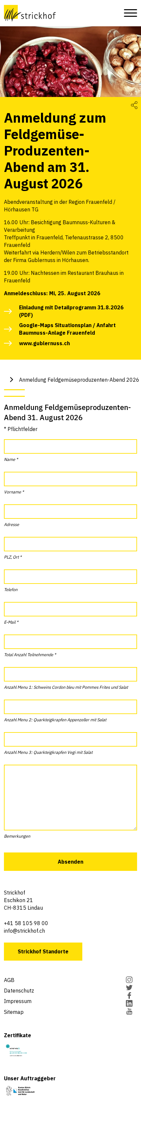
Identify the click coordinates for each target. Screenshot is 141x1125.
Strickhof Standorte (43, 951)
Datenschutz (19, 990)
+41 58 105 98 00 (26, 923)
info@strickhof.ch (24, 930)
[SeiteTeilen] (134, 104)
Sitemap (14, 1012)
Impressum (17, 1001)
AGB (9, 980)
